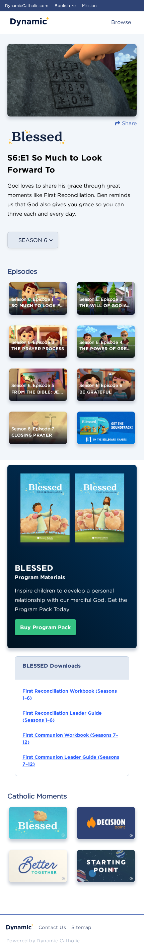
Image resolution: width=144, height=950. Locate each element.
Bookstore (65, 5)
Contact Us (52, 927)
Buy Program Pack (45, 627)
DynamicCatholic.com (26, 5)
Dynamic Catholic (58, 941)
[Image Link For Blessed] (38, 827)
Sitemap (81, 927)
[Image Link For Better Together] (38, 871)
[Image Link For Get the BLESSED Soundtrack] (106, 432)
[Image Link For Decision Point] (106, 827)
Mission (89, 5)
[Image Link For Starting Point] (106, 871)
